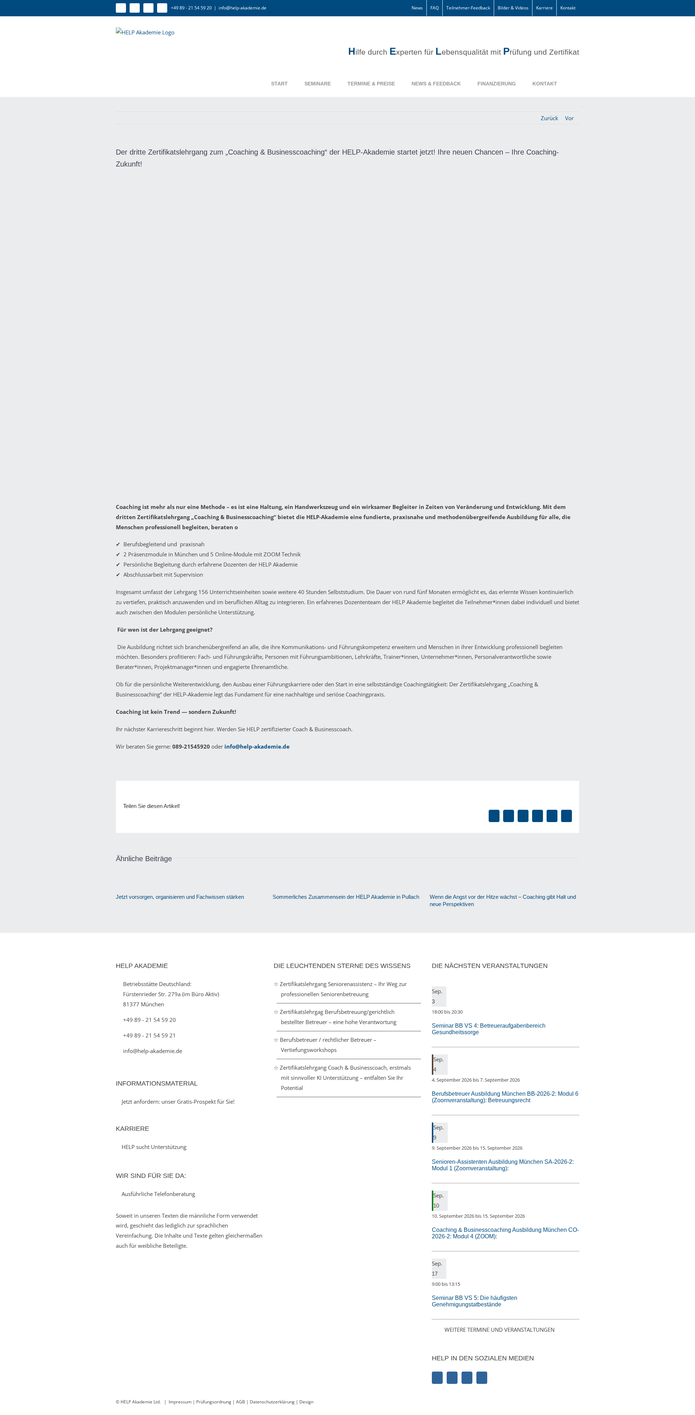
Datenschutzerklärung (273, 1402)
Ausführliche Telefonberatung (157, 1193)
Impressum (180, 1402)
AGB (240, 1402)
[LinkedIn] (467, 1378)
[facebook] (121, 8)
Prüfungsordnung (213, 1402)
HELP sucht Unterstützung (153, 1146)
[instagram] (135, 8)
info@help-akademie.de (242, 8)
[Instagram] (452, 1378)
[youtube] (162, 8)
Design (306, 1402)
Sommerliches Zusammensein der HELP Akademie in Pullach (346, 897)
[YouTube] (481, 1378)
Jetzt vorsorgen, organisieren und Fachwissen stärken (180, 897)
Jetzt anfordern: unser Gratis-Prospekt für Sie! (177, 1101)
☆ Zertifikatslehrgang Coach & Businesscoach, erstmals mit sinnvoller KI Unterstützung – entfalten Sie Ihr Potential (346, 1077)
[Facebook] (437, 1378)
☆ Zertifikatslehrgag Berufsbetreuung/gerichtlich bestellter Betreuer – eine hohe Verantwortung (338, 1017)
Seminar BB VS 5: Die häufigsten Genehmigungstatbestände (474, 1301)
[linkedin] (148, 8)
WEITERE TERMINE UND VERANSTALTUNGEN (500, 1329)
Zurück (549, 118)
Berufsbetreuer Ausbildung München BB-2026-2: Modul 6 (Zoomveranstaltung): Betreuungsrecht (505, 1097)
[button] (568, 83)
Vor (569, 118)
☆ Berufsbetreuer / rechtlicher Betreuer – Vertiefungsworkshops (328, 1044)
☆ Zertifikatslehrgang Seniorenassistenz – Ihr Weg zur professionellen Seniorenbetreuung (344, 989)
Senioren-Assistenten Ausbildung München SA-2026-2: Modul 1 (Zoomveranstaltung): (503, 1165)
